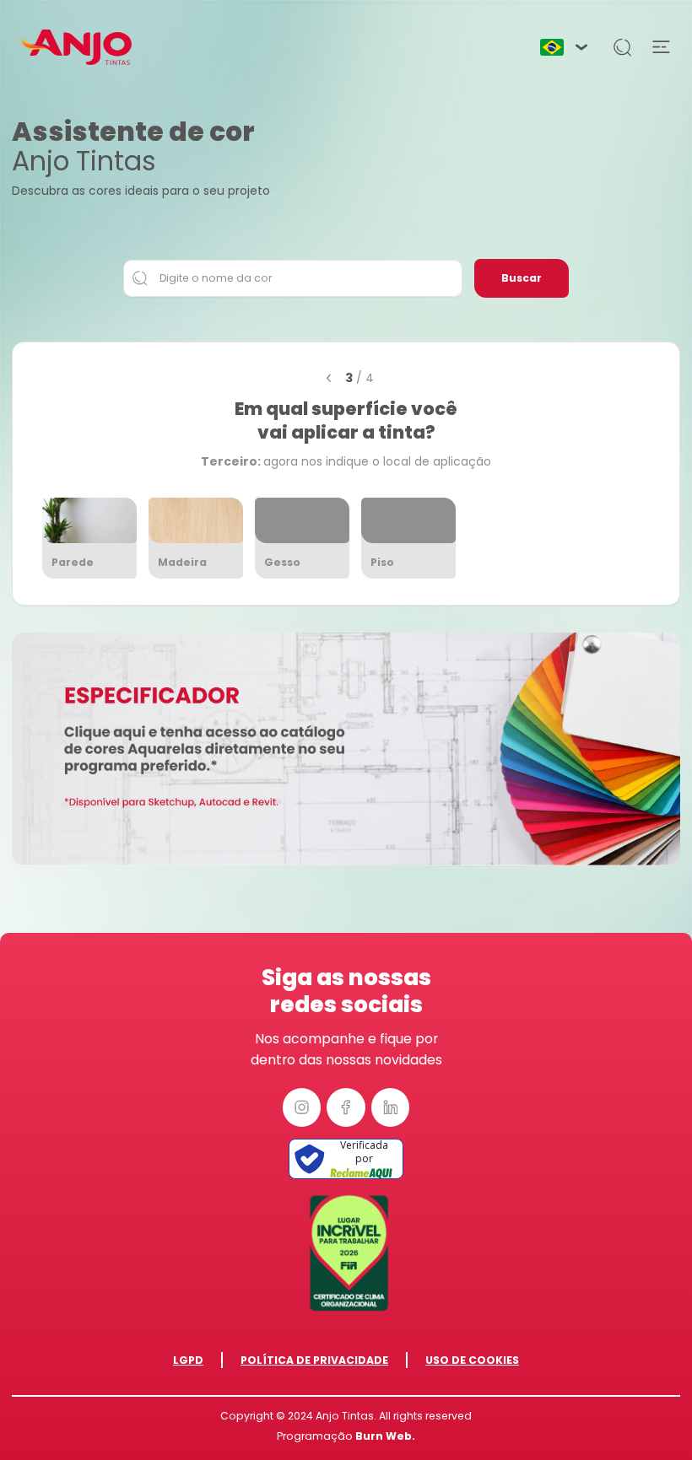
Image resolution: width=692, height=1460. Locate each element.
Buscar (521, 278)
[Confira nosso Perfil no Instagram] (302, 1107)
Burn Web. (385, 1436)
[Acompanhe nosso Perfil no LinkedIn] (390, 1107)
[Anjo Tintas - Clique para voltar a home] (76, 47)
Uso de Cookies (472, 1360)
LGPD (188, 1360)
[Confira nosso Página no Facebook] (346, 1107)
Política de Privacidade (314, 1360)
